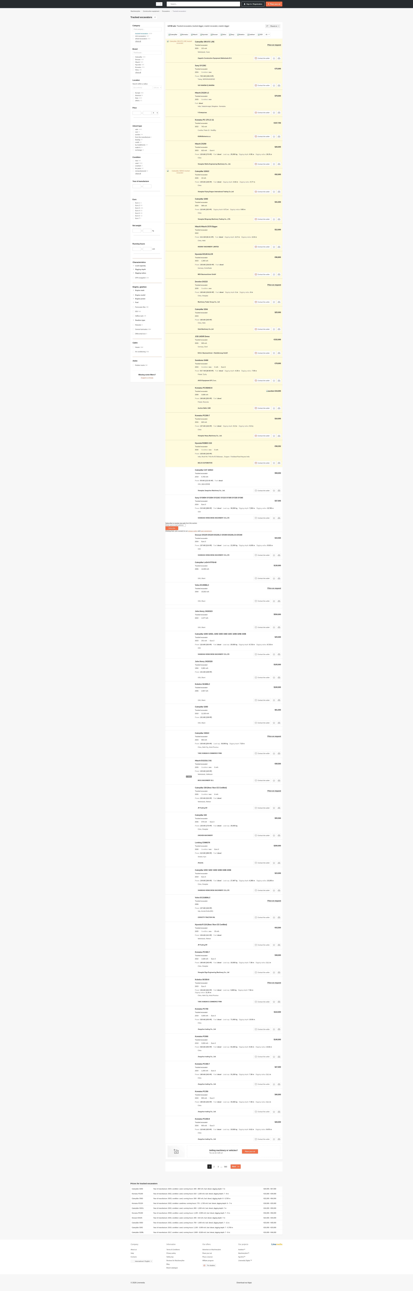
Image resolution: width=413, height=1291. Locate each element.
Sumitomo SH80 (201, 360)
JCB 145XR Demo (202, 336)
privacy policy (192, 531)
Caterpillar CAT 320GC (204, 470)
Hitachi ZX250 (200, 144)
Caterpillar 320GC (202, 171)
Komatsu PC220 (137, 1203)
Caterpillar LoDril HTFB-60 (205, 562)
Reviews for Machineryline (175, 1260)
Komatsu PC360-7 (202, 952)
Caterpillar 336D (137, 1198)
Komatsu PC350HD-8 (203, 388)
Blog (168, 1264)
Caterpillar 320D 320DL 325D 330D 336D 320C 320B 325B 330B (220, 634)
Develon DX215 (201, 282)
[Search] (168, 4)
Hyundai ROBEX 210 (203, 443)
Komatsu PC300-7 (202, 1064)
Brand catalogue (172, 1268)
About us (134, 1249)
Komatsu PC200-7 (202, 415)
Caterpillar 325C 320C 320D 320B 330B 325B (213, 870)
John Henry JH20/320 (204, 661)
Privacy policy (171, 1253)
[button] (274, 58)
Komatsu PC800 (201, 1036)
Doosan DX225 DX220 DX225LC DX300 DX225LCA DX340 (218, 535)
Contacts (134, 1257)
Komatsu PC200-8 (202, 1119)
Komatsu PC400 (137, 1213)
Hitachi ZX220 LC (202, 93)
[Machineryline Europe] (142, 4)
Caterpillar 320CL (138, 1208)
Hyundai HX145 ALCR (204, 254)
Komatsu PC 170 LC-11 (204, 120)
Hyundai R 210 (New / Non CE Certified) (211, 924)
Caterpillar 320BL (138, 1232)
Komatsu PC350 (201, 1091)
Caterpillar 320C (137, 1227)
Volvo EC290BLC (202, 585)
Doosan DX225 (137, 1218)
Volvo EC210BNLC (202, 898)
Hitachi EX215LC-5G (203, 761)
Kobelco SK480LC (202, 684)
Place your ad (250, 1151)
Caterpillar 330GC (202, 733)
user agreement (206, 531)
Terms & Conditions (173, 1249)
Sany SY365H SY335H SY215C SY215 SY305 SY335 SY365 (219, 498)
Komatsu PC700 (201, 1009)
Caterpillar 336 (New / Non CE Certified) (211, 788)
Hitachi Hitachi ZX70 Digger (206, 226)
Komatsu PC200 (137, 1194)
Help (132, 1253)
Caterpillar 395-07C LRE (204, 42)
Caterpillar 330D (137, 1223)
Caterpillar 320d (201, 309)
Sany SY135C (200, 66)
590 (225, 1167)
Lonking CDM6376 (202, 843)
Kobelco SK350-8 (202, 979)
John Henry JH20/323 (204, 611)
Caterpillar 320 (201, 815)
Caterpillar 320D (201, 199)
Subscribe (171, 528)
